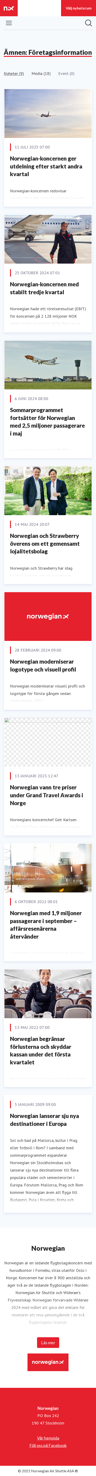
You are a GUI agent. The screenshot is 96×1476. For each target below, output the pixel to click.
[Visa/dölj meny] (9, 23)
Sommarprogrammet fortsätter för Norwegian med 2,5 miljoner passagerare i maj (47, 422)
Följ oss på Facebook (48, 1445)
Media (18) (41, 73)
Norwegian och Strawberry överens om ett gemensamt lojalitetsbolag (45, 543)
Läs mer (48, 1342)
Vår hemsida (48, 1437)
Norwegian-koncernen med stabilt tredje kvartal (44, 288)
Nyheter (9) (14, 73)
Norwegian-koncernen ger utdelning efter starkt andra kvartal (46, 166)
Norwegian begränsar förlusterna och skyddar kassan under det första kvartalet (40, 1050)
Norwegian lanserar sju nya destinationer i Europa (44, 1119)
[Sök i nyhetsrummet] (88, 23)
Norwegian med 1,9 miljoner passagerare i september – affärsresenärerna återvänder (46, 925)
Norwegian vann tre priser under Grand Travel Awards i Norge (46, 795)
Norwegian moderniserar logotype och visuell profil (43, 665)
